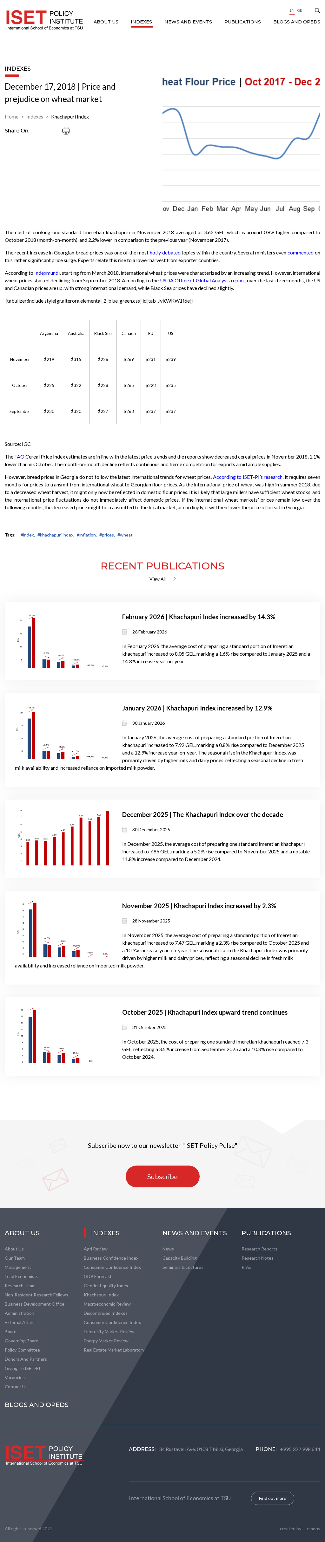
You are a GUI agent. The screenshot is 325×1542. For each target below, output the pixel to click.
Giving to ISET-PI (22, 1368)
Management (18, 1267)
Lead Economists (21, 1276)
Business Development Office (34, 1304)
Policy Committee (22, 1349)
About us (14, 1248)
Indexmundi (47, 273)
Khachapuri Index (70, 116)
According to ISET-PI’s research (248, 477)
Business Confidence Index (111, 1258)
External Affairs (20, 1322)
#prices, (107, 534)
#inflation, (87, 534)
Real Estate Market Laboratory (114, 1349)
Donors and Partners (26, 1359)
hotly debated (165, 252)
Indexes (142, 22)
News (168, 1248)
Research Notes (258, 1258)
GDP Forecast (98, 1276)
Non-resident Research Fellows (36, 1294)
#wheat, (125, 534)
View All (157, 578)
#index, (28, 534)
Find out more (272, 1498)
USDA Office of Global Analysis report (202, 280)
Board (11, 1331)
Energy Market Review (106, 1340)
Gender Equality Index (106, 1285)
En (292, 10)
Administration (19, 1313)
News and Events (188, 22)
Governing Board (21, 1340)
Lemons (312, 1528)
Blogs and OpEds (296, 22)
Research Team (20, 1285)
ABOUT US (107, 22)
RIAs (246, 1267)
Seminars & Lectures (182, 1267)
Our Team (15, 1258)
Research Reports (259, 1248)
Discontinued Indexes (106, 1313)
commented (301, 252)
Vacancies (15, 1377)
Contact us (16, 1386)
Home (11, 116)
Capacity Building (179, 1258)
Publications (243, 22)
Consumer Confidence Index (112, 1267)
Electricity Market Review (109, 1331)
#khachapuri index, (55, 534)
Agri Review (96, 1248)
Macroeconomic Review (107, 1304)
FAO (19, 456)
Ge (299, 10)
